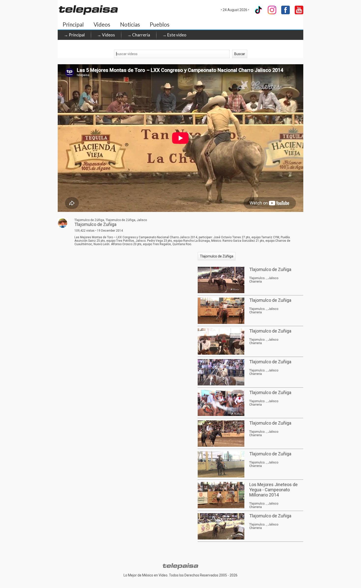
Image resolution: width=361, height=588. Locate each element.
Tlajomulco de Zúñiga (216, 256)
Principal (73, 24)
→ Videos (106, 34)
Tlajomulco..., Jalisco (263, 278)
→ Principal (74, 34)
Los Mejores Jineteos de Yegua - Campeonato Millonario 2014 (273, 489)
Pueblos (159, 24)
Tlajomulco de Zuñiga (270, 269)
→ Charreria (138, 34)
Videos (102, 24)
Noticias (130, 24)
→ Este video (174, 34)
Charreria (255, 281)
